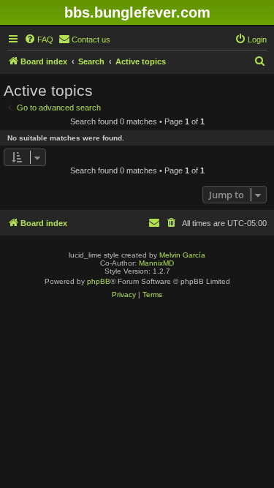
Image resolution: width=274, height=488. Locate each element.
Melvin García (182, 255)
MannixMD (156, 263)
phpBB (98, 281)
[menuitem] (38, 39)
